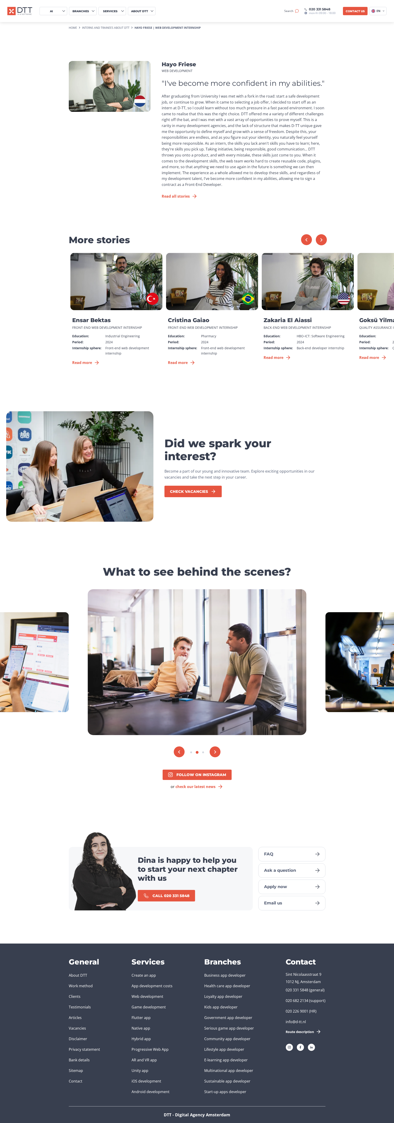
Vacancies (77, 1028)
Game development (149, 1007)
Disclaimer (78, 1038)
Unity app (140, 1070)
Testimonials (80, 1007)
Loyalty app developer (223, 996)
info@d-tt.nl (296, 1021)
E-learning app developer (226, 1059)
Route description (300, 1032)
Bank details (79, 1059)
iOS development (146, 1081)
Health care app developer (227, 985)
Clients (75, 996)
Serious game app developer (229, 1028)
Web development (147, 996)
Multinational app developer (228, 1070)
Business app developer (225, 975)
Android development (151, 1091)
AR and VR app (144, 1059)
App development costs (152, 985)
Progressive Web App (150, 1049)
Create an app (144, 975)
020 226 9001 (297, 1011)
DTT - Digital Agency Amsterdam (197, 1114)
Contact (75, 1081)
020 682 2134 (297, 1000)
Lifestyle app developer (224, 1049)
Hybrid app (141, 1038)
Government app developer (228, 1017)
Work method (81, 985)
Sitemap (76, 1070)
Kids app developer (221, 1007)
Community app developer (227, 1038)
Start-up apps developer (225, 1091)
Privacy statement (84, 1049)
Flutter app (141, 1017)
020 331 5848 (319, 9)
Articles (75, 1017)
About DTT (78, 975)
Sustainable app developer (227, 1081)
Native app (141, 1028)
